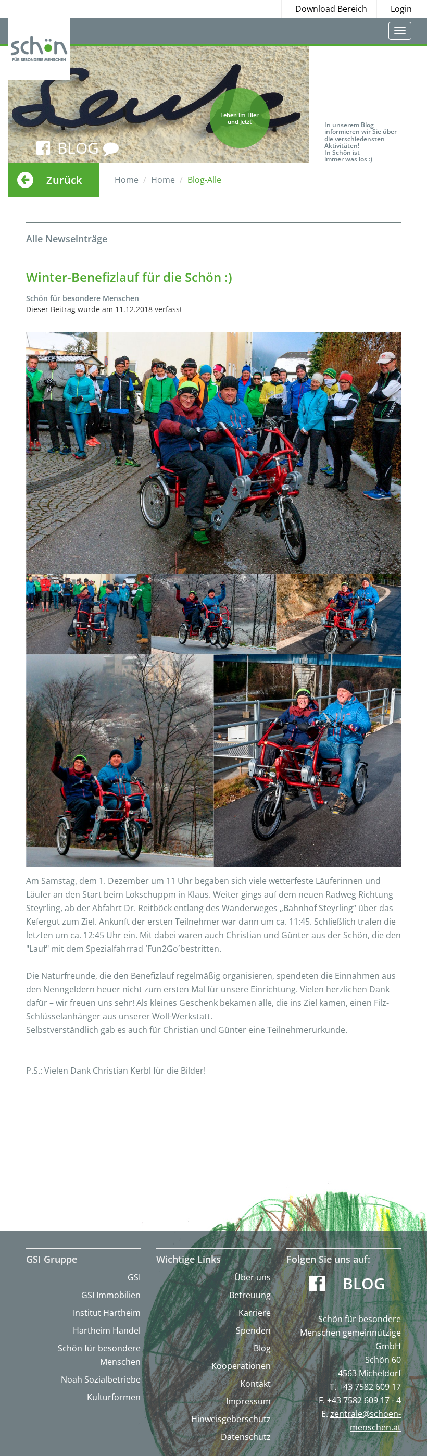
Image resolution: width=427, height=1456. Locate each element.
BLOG (80, 147)
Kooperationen (241, 1366)
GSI (134, 1277)
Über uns (252, 1277)
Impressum (248, 1401)
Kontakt (255, 1383)
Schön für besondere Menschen (99, 1354)
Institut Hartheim (107, 1312)
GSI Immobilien (111, 1295)
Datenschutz (246, 1436)
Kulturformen (114, 1397)
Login (401, 9)
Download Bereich (331, 9)
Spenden (253, 1330)
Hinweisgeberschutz (231, 1419)
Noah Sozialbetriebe (101, 1379)
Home (127, 179)
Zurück (64, 180)
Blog (262, 1348)
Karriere (254, 1312)
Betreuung (250, 1295)
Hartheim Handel (107, 1330)
